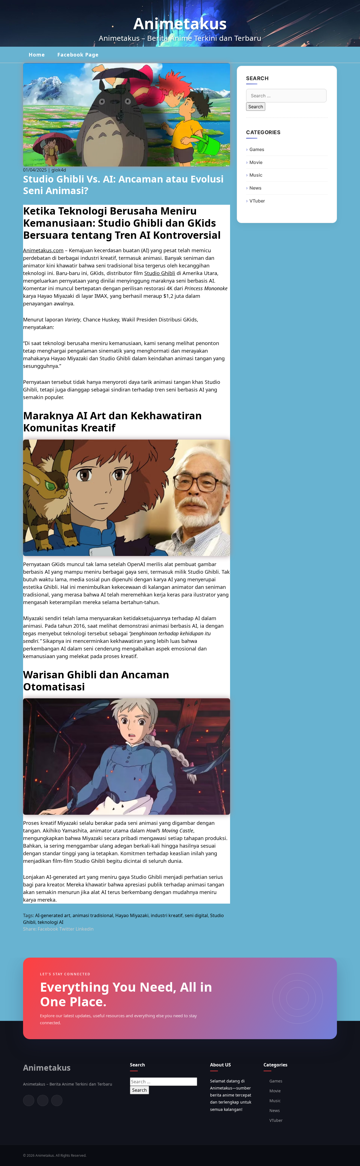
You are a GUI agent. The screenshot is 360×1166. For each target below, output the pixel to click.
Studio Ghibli (159, 273)
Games (256, 149)
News (255, 188)
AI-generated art (52, 915)
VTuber (257, 201)
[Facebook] (28, 1100)
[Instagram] (56, 1100)
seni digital (196, 915)
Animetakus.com (43, 250)
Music (255, 175)
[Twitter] (42, 1100)
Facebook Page (78, 54)
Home (37, 54)
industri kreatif (167, 915)
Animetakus (180, 23)
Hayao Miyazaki (131, 915)
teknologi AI (50, 922)
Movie (255, 162)
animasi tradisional (93, 915)
